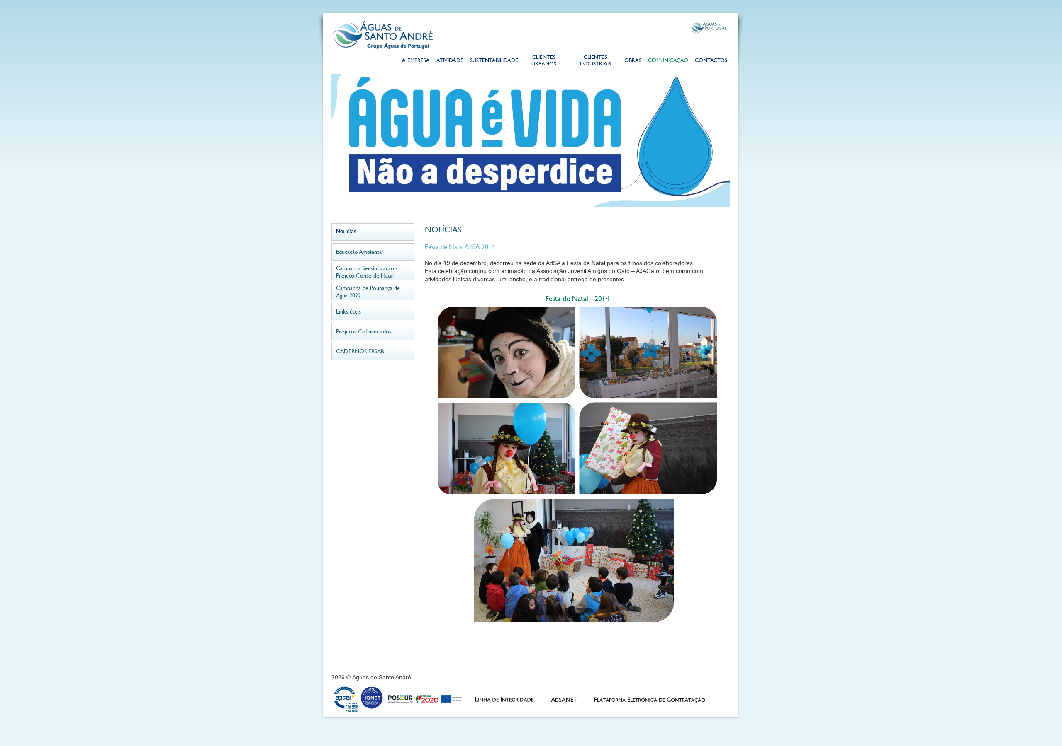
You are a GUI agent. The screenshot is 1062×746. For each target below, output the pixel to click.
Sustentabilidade (493, 61)
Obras (632, 61)
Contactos (711, 61)
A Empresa (416, 61)
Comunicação (668, 61)
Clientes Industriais (595, 61)
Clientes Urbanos (543, 61)
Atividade (449, 61)
